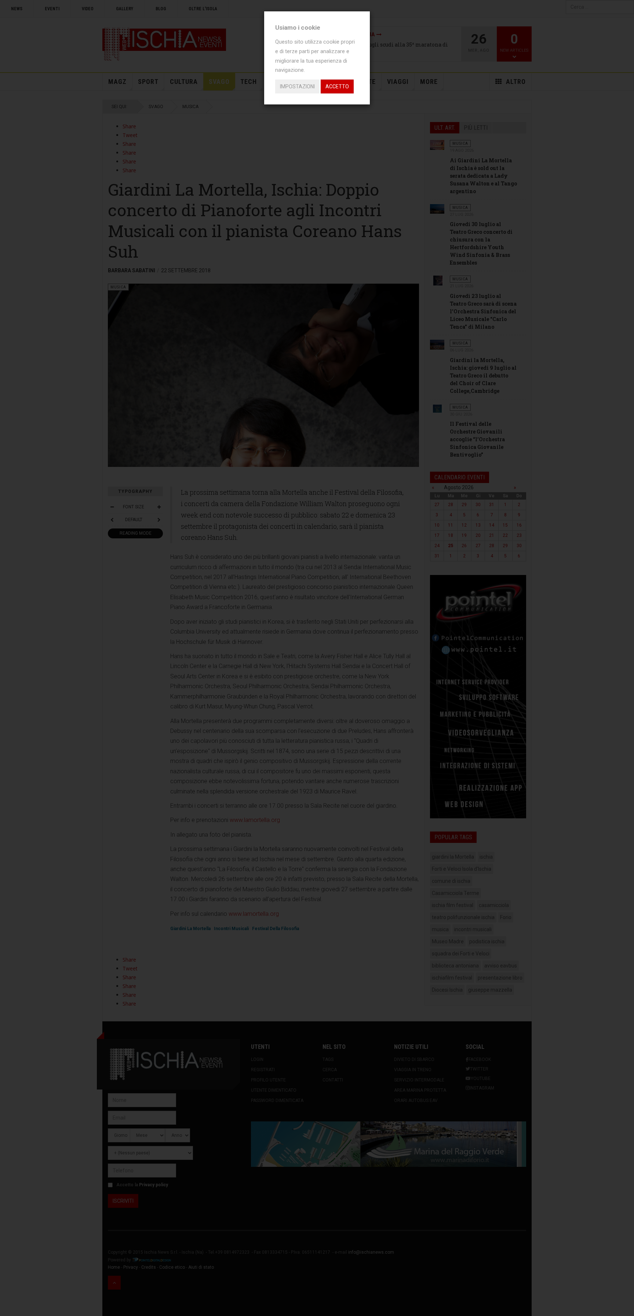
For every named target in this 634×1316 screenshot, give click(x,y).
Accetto (337, 86)
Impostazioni (297, 86)
